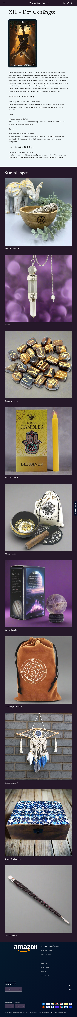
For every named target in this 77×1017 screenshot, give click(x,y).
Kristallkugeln (11, 630)
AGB (52, 1013)
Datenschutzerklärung (44, 1013)
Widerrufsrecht (33, 1013)
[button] (4, 3)
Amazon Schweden (45, 959)
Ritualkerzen (10, 477)
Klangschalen (10, 554)
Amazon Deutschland (46, 951)
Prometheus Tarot (13, 1013)
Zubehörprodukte (12, 706)
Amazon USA (43, 972)
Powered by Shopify (23, 1013)
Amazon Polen (44, 963)
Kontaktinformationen (60, 1013)
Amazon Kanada (44, 976)
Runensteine (10, 401)
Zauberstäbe (10, 935)
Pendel (7, 325)
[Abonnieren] (19, 989)
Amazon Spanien (44, 967)
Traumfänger (10, 783)
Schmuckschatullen (13, 859)
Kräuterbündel (11, 248)
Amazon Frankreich (45, 955)
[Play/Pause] (34, 65)
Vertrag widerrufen (75, 508)
